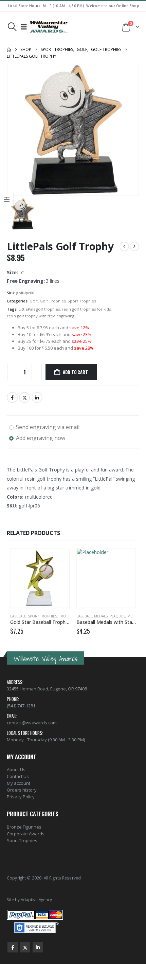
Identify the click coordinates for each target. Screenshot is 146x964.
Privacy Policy (21, 797)
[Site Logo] (49, 27)
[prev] (124, 246)
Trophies (67, 616)
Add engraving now (40, 437)
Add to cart (75, 372)
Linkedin (38, 947)
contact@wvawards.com (32, 723)
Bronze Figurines (24, 827)
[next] (134, 246)
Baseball (18, 616)
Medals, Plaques (109, 616)
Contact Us (18, 776)
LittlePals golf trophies (39, 309)
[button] (12, 26)
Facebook (12, 397)
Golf (34, 300)
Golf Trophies (53, 300)
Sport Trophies (82, 300)
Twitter (24, 397)
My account (18, 783)
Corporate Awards (25, 834)
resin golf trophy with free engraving (40, 315)
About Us (16, 769)
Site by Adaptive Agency (29, 899)
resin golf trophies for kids (86, 309)
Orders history (22, 790)
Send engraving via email (47, 427)
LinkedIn (37, 397)
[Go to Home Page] (9, 49)
